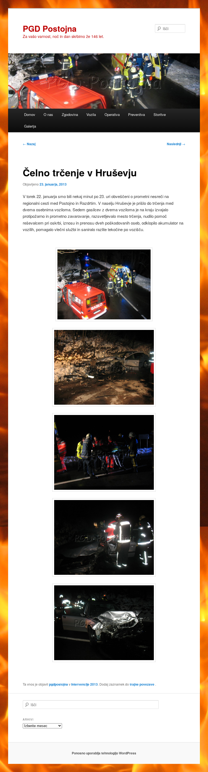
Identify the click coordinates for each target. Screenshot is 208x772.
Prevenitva (136, 114)
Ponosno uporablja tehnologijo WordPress (104, 753)
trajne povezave (142, 684)
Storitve (160, 114)
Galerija (30, 126)
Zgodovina (70, 114)
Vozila (91, 114)
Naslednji (176, 143)
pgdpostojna (58, 684)
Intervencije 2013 (84, 684)
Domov (29, 114)
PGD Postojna (50, 28)
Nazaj (29, 143)
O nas (48, 114)
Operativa (112, 114)
